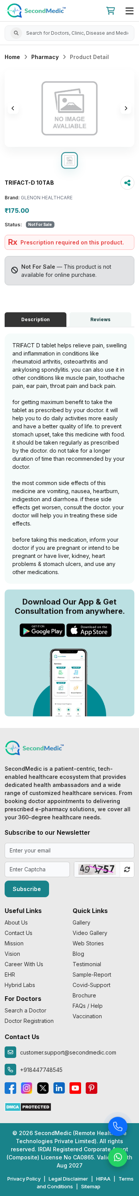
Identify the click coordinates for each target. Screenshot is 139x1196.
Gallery (81, 922)
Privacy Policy (24, 1179)
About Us (16, 922)
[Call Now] (117, 1127)
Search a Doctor (25, 1010)
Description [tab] (35, 319)
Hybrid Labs (20, 985)
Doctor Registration (29, 1020)
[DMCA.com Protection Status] (28, 1106)
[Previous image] (13, 108)
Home (12, 57)
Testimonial (87, 964)
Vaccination (87, 1016)
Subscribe (27, 889)
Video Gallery (90, 933)
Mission (14, 943)
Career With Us (24, 964)
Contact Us (18, 933)
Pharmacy (45, 57)
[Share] (127, 183)
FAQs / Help (88, 1005)
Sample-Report (92, 974)
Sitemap (90, 1186)
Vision (12, 953)
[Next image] (125, 108)
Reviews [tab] (100, 319)
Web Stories (88, 943)
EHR (10, 974)
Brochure (84, 995)
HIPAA (103, 1179)
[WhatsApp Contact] (117, 1158)
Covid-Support (91, 985)
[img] (69, 108)
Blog (78, 953)
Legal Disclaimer (68, 1179)
